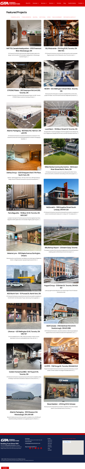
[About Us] (54, 442)
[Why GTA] (54, 440)
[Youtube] (35, 448)
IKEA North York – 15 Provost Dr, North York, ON (24, 293)
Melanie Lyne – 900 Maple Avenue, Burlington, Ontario (24, 254)
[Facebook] (27, 448)
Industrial (35, 17)
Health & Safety (72, 3)
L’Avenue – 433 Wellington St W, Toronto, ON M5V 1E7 (24, 332)
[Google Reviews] (38, 448)
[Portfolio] (54, 447)
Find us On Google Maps (69, 438)
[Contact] (54, 450)
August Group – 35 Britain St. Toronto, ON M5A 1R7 (61, 286)
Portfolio (59, 3)
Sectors (51, 3)
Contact (80, 3)
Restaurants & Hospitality (70, 17)
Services (43, 3)
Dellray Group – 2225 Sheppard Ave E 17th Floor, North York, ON (24, 173)
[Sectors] (54, 445)
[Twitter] (28, 448)
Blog (65, 3)
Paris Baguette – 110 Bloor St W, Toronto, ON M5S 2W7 (24, 214)
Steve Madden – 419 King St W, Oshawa (61, 404)
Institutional (42, 17)
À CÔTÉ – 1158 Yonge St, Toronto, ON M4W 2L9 (61, 366)
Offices (49, 17)
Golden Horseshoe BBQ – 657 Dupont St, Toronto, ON (24, 373)
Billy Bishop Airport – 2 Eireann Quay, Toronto (61, 247)
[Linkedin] (30, 448)
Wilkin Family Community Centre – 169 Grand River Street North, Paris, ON (61, 168)
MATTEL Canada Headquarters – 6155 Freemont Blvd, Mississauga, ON (23, 49)
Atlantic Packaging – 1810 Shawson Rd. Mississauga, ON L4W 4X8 (24, 413)
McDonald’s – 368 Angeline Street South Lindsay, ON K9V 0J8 (61, 208)
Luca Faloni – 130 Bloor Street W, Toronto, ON (61, 129)
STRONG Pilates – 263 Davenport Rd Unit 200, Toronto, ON (23, 91)
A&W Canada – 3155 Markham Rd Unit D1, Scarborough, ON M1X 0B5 (61, 327)
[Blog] (54, 448)
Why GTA (28, 3)
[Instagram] (32, 448)
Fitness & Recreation (26, 17)
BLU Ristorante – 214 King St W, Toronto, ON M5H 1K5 (61, 49)
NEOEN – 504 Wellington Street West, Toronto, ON (61, 90)
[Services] (54, 443)
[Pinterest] (41, 448)
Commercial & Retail (15, 17)
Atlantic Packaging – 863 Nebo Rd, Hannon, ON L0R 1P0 (24, 131)
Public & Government (57, 17)
